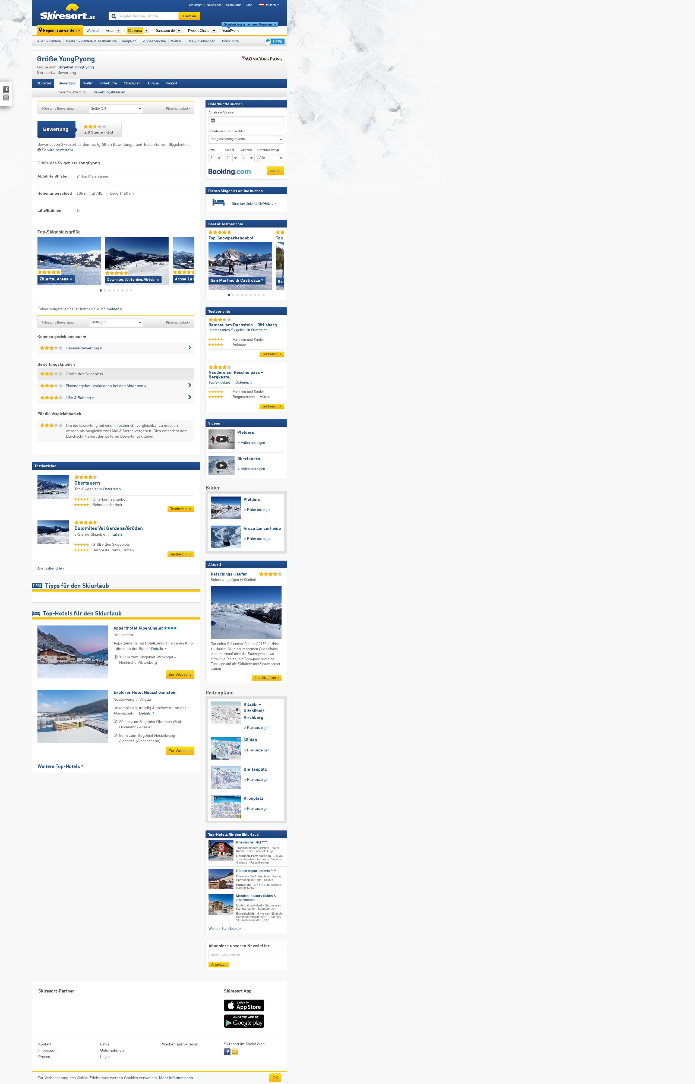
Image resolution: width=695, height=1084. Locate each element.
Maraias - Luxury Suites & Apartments (256, 898)
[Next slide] (190, 261)
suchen (275, 171)
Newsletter (214, 5)
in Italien (115, 534)
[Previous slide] (41, 261)
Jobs (249, 5)
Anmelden (218, 964)
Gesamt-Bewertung (72, 92)
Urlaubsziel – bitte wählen (226, 131)
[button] (229, 171)
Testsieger (196, 5)
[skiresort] (68, 13)
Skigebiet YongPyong (76, 67)
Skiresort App (238, 991)
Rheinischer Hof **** (251, 842)
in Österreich (110, 489)
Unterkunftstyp (268, 149)
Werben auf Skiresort (180, 1044)
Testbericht (126, 425)
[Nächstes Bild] (280, 264)
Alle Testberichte (49, 568)
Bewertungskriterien (109, 92)
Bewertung (67, 83)
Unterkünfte (229, 41)
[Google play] (244, 1027)
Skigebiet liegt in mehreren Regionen (248, 24)
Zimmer (246, 149)
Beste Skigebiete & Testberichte (91, 41)
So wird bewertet (56, 150)
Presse (44, 1056)
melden (113, 309)
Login (105, 1056)
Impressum (48, 1050)
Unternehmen (112, 1050)
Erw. (211, 149)
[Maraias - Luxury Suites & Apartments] (220, 904)
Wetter (176, 41)
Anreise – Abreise (220, 112)
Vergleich (129, 41)
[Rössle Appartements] (220, 879)
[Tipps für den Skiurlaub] (274, 41)
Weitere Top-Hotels (58, 766)
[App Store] (244, 1012)
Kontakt (171, 83)
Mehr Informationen (176, 1078)
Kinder (229, 149)
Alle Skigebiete (49, 41)
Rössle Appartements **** (256, 871)
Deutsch (270, 5)
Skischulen (132, 83)
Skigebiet (44, 83)
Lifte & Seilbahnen (201, 41)
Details (157, 648)
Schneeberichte (153, 41)
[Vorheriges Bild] (212, 264)
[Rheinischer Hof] (220, 850)
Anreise (153, 83)
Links (104, 1044)
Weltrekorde (233, 5)
